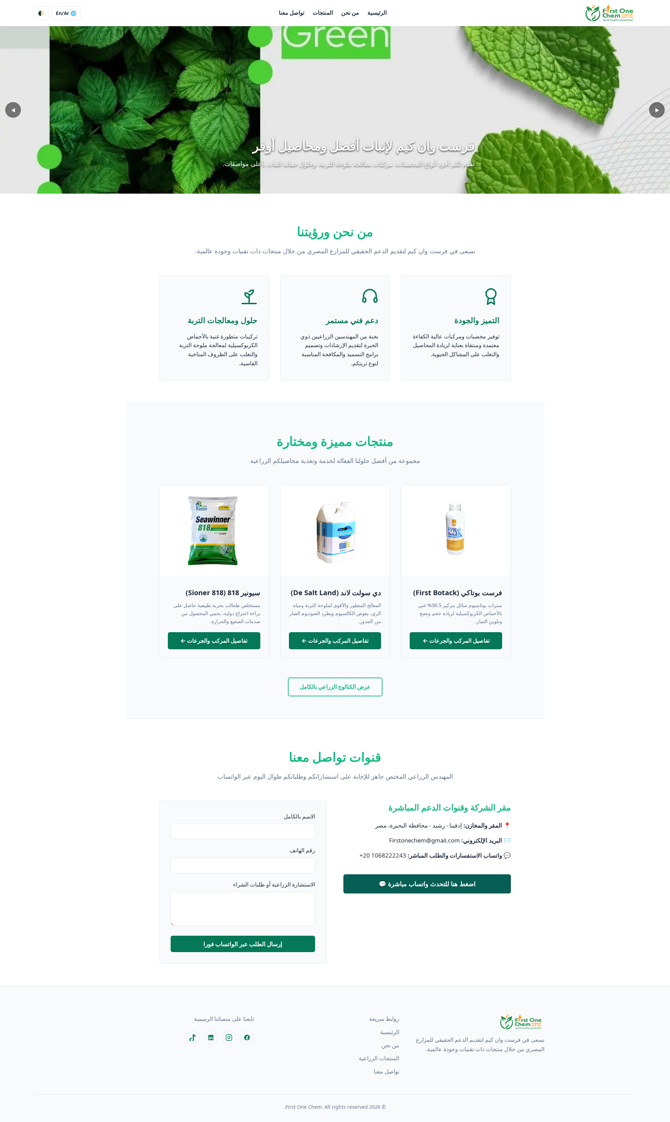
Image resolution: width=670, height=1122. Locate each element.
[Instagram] (229, 1038)
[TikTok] (193, 1038)
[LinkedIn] (211, 1038)
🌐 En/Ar (66, 13)
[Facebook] (247, 1038)
